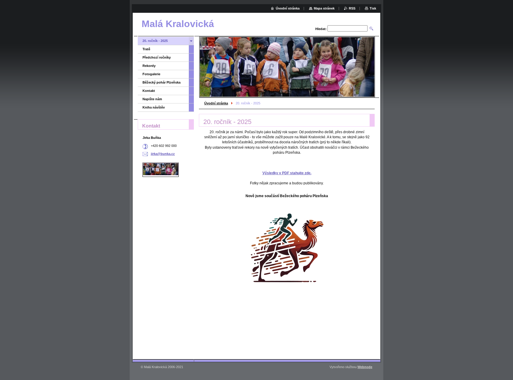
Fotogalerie (151, 74)
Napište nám (152, 99)
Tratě (146, 49)
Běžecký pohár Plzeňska (161, 82)
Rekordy (149, 65)
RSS (352, 8)
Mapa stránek (324, 8)
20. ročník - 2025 (155, 41)
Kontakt (148, 90)
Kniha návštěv (153, 107)
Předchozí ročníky (156, 57)
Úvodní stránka (216, 103)
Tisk (373, 8)
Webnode (364, 367)
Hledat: (321, 29)
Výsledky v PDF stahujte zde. (286, 173)
